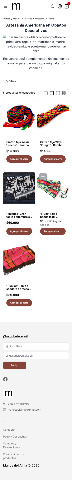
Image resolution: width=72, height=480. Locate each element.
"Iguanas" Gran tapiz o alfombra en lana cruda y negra (18, 216)
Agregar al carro (19, 158)
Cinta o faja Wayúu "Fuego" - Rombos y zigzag (52, 145)
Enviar (14, 365)
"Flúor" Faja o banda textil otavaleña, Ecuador (52, 216)
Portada (6, 18)
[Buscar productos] (52, 6)
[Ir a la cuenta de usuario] (59, 6)
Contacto (9, 429)
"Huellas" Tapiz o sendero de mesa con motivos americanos (17, 290)
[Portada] (15, 6)
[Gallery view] (64, 93)
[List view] (58, 93)
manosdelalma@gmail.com (24, 409)
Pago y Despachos (15, 436)
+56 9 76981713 (18, 404)
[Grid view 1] (45, 93)
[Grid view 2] (52, 93)
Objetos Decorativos (22, 18)
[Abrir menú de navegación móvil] (5, 6)
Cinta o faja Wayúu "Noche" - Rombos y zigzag (18, 145)
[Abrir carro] (66, 6)
